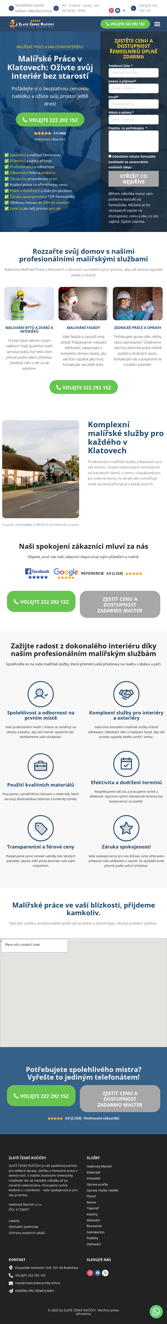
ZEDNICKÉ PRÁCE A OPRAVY (137, 327)
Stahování (94, 1244)
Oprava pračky (97, 1184)
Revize (91, 1202)
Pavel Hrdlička (23, 525)
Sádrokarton (96, 1232)
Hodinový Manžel (99, 1166)
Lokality (14, 1221)
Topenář (93, 1208)
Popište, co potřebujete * (128, 128)
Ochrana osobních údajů (27, 1233)
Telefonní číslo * (121, 66)
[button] (157, 24)
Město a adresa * (121, 112)
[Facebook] (117, 10)
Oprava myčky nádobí (102, 1190)
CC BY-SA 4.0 (40, 525)
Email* (114, 97)
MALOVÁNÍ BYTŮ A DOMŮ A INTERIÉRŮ (29, 329)
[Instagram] (111, 10)
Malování (93, 1220)
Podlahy (92, 1238)
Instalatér (94, 1178)
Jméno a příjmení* (122, 81)
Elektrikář (93, 1172)
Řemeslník (94, 1226)
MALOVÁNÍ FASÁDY (83, 327)
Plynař (91, 1196)
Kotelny (92, 1214)
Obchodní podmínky (23, 1227)
